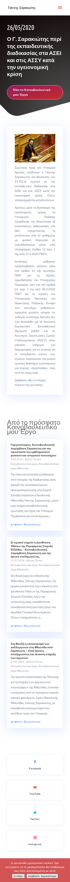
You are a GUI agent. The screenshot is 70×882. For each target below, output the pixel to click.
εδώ (30, 380)
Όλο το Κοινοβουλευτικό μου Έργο (32, 92)
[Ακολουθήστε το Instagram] (35, 838)
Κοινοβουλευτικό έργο (24, 463)
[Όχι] (65, 870)
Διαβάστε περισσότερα (42, 876)
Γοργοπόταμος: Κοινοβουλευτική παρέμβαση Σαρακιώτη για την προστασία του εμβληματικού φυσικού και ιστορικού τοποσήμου (33, 450)
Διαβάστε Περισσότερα (26, 524)
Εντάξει (18, 876)
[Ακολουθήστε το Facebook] (35, 762)
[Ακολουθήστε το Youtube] (35, 787)
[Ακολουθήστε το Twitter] (35, 812)
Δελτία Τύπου (33, 459)
